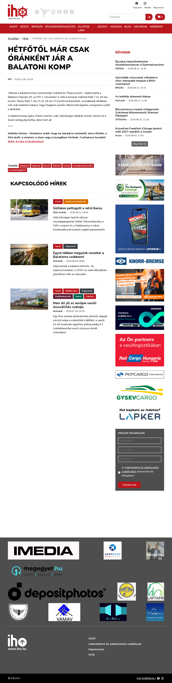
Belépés (147, 7)
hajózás (36, 166)
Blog (127, 26)
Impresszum (96, 649)
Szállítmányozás (63, 296)
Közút (24, 26)
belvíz (46, 166)
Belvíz (78, 296)
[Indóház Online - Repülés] (45, 11)
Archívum (140, 26)
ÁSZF (92, 638)
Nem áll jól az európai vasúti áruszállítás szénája (74, 305)
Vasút (13, 26)
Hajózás (116, 26)
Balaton (24, 166)
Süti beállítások (146, 678)
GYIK (92, 655)
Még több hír (139, 144)
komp (66, 166)
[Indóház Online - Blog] (59, 11)
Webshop (156, 26)
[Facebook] (136, 3)
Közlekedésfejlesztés (60, 26)
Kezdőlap (13, 38)
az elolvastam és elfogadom (140, 471)
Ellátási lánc (83, 28)
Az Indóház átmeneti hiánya (132, 96)
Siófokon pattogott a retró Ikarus (77, 208)
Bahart (57, 166)
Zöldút (102, 26)
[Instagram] (144, 3)
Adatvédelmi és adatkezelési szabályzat (115, 644)
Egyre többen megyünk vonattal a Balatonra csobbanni (78, 255)
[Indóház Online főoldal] (72, 11)
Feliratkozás (129, 485)
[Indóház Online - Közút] (53, 11)
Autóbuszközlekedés (75, 201)
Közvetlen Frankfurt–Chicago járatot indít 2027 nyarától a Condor (138, 130)
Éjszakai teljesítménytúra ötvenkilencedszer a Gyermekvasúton (139, 63)
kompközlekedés (83, 166)
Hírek (25, 38)
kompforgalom (17, 170)
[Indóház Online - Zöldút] (65, 11)
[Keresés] (149, 17)
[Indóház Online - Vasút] (37, 11)
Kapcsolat (137, 7)
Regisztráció (159, 7)
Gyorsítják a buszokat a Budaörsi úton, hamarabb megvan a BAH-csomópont (136, 81)
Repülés (37, 26)
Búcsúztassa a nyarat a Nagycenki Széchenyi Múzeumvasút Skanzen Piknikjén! (137, 112)
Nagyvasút (70, 246)
